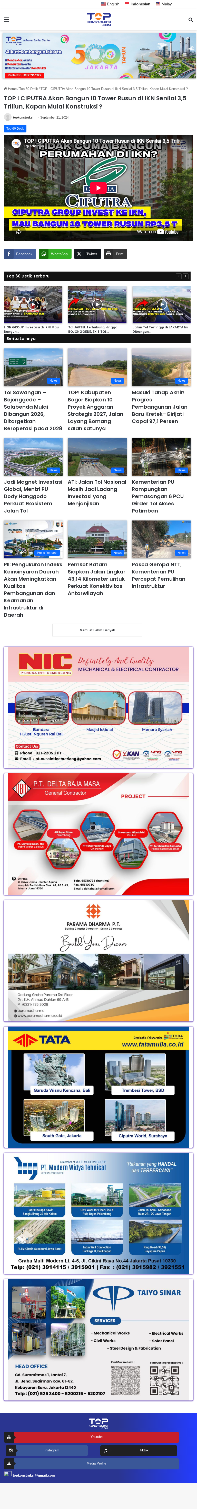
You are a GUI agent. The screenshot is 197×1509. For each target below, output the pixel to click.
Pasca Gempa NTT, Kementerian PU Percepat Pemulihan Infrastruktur (158, 575)
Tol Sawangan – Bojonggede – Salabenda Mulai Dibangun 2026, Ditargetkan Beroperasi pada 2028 (33, 410)
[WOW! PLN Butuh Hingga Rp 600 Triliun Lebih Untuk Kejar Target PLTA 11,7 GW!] (117, 305)
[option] (52, 310)
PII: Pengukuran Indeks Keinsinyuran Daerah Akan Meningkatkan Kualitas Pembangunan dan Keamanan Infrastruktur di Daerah (33, 589)
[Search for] (190, 21)
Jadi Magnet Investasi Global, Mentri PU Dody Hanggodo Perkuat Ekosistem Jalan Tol (33, 496)
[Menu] (6, 21)
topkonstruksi (23, 117)
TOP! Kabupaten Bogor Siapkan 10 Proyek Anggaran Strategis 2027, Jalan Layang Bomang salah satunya (95, 410)
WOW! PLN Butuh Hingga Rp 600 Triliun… (114, 329)
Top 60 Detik (28, 89)
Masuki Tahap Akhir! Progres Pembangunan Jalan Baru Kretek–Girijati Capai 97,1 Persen (160, 407)
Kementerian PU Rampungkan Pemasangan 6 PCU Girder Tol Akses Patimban (158, 496)
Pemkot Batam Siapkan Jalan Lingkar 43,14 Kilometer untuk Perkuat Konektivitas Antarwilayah (96, 579)
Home (12, 89)
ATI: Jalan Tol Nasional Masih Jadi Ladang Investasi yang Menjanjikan (97, 492)
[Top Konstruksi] (98, 19)
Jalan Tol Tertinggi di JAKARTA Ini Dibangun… (51, 329)
